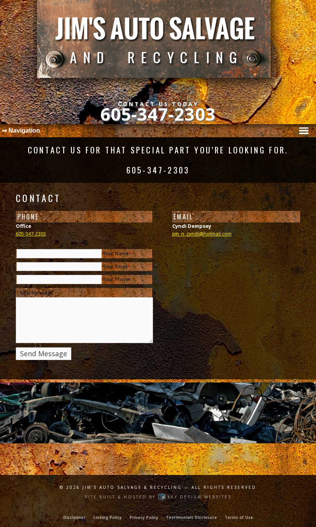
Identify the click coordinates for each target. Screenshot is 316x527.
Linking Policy (107, 517)
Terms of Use (239, 517)
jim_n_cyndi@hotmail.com (202, 233)
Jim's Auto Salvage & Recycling (133, 487)
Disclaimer (74, 517)
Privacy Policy (143, 517)
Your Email (116, 266)
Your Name (117, 253)
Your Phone (116, 279)
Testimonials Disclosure (191, 517)
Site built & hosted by (158, 497)
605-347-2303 (158, 114)
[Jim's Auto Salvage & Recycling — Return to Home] (158, 46)
